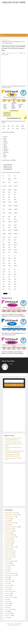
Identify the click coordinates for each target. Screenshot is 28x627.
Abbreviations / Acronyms (11, 512)
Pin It (9, 293)
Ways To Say (8, 615)
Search (14, 385)
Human (7, 567)
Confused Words (9, 540)
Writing (7, 617)
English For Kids (9, 553)
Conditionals (8, 538)
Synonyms (7, 603)
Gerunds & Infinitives (10, 561)
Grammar (7, 563)
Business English (9, 528)
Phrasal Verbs (8, 581)
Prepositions (8, 585)
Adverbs (7, 520)
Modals (7, 577)
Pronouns (7, 587)
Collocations (8, 532)
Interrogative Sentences (10, 575)
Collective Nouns (9, 530)
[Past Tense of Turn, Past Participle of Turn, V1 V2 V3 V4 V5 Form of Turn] (14, 325)
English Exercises (9, 551)
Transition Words (9, 609)
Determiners (8, 549)
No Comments (5, 54)
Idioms (6, 569)
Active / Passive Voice (10, 516)
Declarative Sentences (10, 547)
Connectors (8, 545)
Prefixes (7, 583)
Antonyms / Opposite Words (11, 526)
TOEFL (7, 607)
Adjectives (7, 518)
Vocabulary (8, 613)
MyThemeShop (16, 625)
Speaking (7, 595)
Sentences (7, 593)
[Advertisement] (14, 19)
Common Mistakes (9, 534)
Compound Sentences (10, 536)
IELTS (6, 571)
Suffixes (7, 601)
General (7, 559)
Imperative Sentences (10, 573)
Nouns (6, 579)
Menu (2, 35)
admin (4, 53)
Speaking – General (10, 597)
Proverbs (7, 589)
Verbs (21, 53)
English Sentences (9, 557)
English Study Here (13, 2)
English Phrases (9, 555)
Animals (7, 524)
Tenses (7, 605)
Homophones (8, 565)
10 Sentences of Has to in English (13, 441)
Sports (6, 599)
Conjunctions (8, 543)
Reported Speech (9, 591)
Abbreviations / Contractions (11, 514)
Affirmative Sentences (10, 522)
